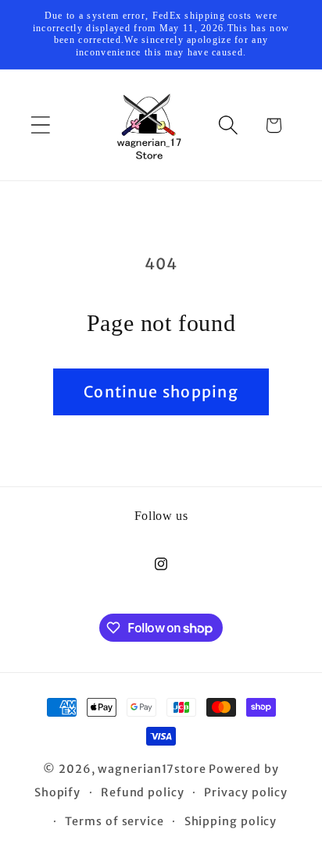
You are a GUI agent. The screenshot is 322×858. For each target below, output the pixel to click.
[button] (40, 125)
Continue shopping (161, 392)
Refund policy (142, 792)
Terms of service (114, 821)
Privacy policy (246, 792)
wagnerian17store (152, 769)
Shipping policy (230, 821)
